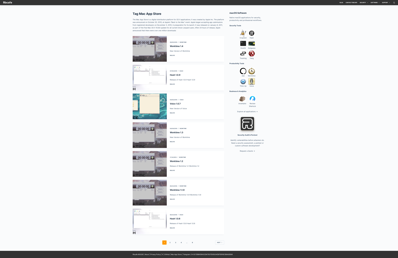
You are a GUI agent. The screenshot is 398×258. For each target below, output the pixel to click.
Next (218, 242)
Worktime (183, 42)
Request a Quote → (247, 151)
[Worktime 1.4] (150, 49)
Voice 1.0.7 (175, 103)
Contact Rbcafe (351, 2)
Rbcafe (7, 2)
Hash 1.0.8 (175, 218)
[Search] (394, 2)
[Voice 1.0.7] (150, 106)
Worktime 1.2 (176, 161)
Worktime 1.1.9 (177, 190)
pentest (258, 143)
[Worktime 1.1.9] (150, 192)
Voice (181, 100)
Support (385, 2)
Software (374, 2)
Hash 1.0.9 (175, 75)
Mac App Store (176, 254)
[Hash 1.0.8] (150, 221)
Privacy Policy (155, 254)
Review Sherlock (252, 104)
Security (363, 2)
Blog (341, 2)
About (147, 254)
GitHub (167, 254)
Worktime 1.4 (176, 46)
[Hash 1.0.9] (150, 77)
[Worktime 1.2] (150, 164)
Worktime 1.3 (176, 132)
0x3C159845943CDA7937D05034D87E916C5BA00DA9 (212, 254)
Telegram (186, 254)
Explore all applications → (247, 111)
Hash (181, 71)
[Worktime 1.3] (150, 135)
